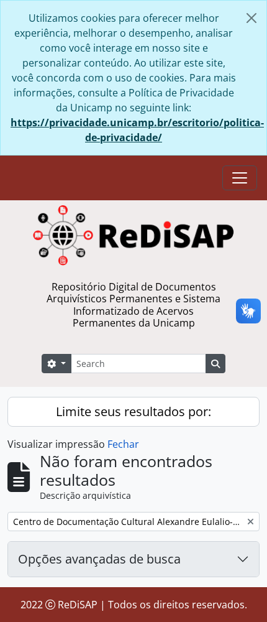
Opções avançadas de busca (99, 558)
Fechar (123, 444)
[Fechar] (251, 18)
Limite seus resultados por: (133, 411)
